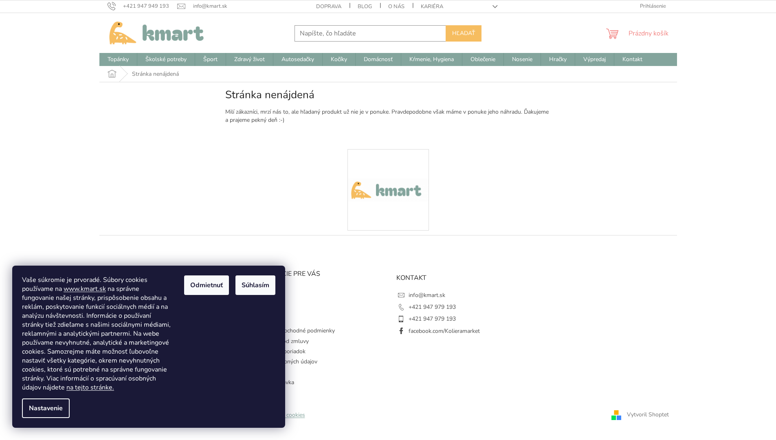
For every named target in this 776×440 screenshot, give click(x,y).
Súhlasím (255, 285)
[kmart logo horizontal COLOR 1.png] (388, 161)
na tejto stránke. (90, 387)
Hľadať (463, 33)
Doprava (328, 6)
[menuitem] (118, 59)
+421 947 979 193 (432, 307)
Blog (365, 6)
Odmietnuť (206, 285)
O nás (396, 6)
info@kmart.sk (427, 295)
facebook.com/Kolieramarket (444, 331)
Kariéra (432, 6)
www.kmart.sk (85, 288)
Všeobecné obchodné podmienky (293, 330)
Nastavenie (46, 408)
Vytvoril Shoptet (648, 414)
